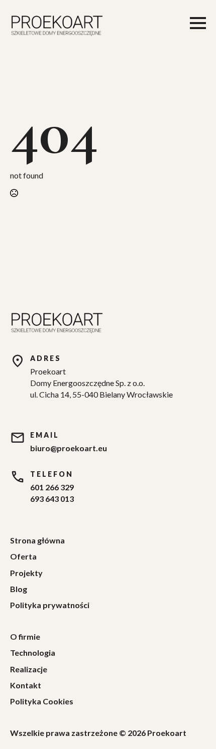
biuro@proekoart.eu (68, 448)
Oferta (23, 556)
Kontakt (25, 685)
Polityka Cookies (41, 701)
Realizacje (28, 669)
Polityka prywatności (49, 605)
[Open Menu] (198, 23)
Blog (18, 589)
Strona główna (37, 540)
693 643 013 (52, 498)
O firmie (25, 636)
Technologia (32, 652)
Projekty (26, 573)
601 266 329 (52, 487)
